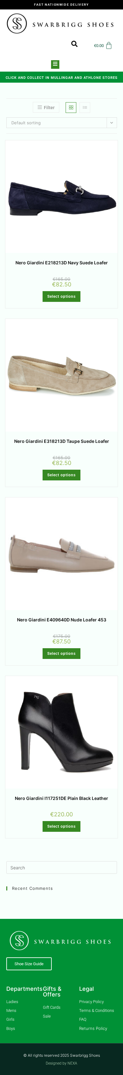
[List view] (84, 107)
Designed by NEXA (61, 1063)
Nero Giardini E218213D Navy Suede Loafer (61, 262)
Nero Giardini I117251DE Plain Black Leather (61, 798)
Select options (61, 296)
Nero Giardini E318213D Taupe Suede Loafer (61, 441)
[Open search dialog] (71, 45)
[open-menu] (55, 64)
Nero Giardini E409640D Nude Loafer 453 (61, 619)
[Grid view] (71, 107)
